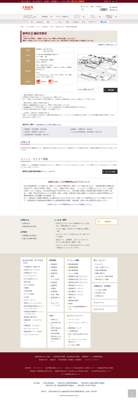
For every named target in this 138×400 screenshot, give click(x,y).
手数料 (26, 288)
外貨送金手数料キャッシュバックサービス (33, 313)
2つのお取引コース (31, 279)
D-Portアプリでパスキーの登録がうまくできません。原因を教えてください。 (73, 225)
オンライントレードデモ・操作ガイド (78, 341)
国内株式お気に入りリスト (78, 276)
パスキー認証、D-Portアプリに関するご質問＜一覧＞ (73, 230)
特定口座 (27, 282)
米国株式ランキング (75, 288)
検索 (103, 9)
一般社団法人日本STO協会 (86, 385)
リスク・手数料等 (78, 1)
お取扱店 (27, 107)
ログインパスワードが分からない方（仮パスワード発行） (73, 235)
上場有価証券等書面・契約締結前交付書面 (66, 356)
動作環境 (28, 368)
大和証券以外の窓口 (29, 226)
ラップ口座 (58, 22)
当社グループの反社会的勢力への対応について (80, 368)
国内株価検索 (73, 264)
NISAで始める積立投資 (56, 329)
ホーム (22, 26)
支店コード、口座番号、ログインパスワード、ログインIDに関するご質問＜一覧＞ (73, 241)
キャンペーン (99, 303)
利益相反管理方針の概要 (105, 368)
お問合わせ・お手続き (102, 286)
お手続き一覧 (100, 293)
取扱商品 (52, 260)
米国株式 (54, 267)
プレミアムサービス (31, 334)
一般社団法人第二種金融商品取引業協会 (59, 385)
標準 (113, 1)
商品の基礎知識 (101, 270)
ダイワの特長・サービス (33, 26)
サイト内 (85, 6)
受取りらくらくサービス (33, 303)
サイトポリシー (38, 368)
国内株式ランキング (75, 285)
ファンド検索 (73, 273)
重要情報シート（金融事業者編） (92, 356)
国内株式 (54, 264)
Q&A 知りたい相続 (102, 279)
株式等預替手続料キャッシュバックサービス (33, 307)
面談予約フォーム (36, 105)
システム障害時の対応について (70, 374)
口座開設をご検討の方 (32, 267)
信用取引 (54, 285)
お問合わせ (25, 220)
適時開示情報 (73, 300)
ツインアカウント (30, 276)
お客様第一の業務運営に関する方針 (41, 371)
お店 (52, 26)
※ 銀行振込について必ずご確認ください (49, 124)
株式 (32, 22)
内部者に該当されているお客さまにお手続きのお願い (72, 371)
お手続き (24, 232)
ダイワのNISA (29, 285)
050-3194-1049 (48, 51)
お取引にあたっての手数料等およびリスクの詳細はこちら (69, 204)
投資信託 (99, 6)
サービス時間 (29, 294)
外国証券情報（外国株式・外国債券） (70, 360)
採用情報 (54, 1)
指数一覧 (71, 297)
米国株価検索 (73, 267)
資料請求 (114, 7)
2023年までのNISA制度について (56, 339)
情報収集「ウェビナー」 (33, 325)
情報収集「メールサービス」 (33, 321)
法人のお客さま (37, 1)
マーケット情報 (73, 260)
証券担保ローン (56, 299)
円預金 (67, 22)
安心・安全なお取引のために (78, 335)
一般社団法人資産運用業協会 (67, 383)
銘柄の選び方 (100, 273)
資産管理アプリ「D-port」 (33, 331)
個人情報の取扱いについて (54, 368)
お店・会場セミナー (102, 267)
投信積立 (54, 282)
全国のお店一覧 (59, 26)
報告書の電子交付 (30, 317)
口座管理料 (28, 291)
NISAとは (54, 319)
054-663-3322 (47, 49)
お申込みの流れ (56, 324)
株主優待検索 (73, 270)
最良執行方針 (43, 360)
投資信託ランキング (75, 294)
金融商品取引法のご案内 (42, 356)
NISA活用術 (55, 333)
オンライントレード (31, 328)
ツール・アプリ (74, 319)
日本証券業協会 (48, 383)
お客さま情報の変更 (29, 238)
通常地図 (111, 90)
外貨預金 (76, 22)
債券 (48, 22)
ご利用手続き (73, 331)
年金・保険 (55, 294)
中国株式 (54, 270)
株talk (70, 303)
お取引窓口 (45, 26)
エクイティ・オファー (92, 360)
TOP (132, 396)
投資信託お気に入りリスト (78, 282)
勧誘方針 (53, 360)
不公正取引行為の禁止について (101, 371)
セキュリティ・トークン (56, 304)
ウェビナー (99, 264)
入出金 (26, 297)
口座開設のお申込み (29, 235)
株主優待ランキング (75, 291)
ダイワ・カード (29, 300)
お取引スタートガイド (32, 270)
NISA (83, 22)
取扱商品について (74, 328)
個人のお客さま (26, 1)
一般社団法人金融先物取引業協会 (92, 383)
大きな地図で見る (84, 89)
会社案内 (46, 1)
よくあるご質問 (65, 1)
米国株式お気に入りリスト (78, 279)
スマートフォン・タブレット (78, 324)
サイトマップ (99, 309)
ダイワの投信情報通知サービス (78, 308)
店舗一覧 (114, 10)
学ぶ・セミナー (100, 260)
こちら (47, 97)
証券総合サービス (30, 273)
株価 (92, 6)
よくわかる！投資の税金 (104, 276)
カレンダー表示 (110, 171)
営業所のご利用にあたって (107, 45)
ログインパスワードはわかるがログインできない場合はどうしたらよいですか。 (73, 246)
